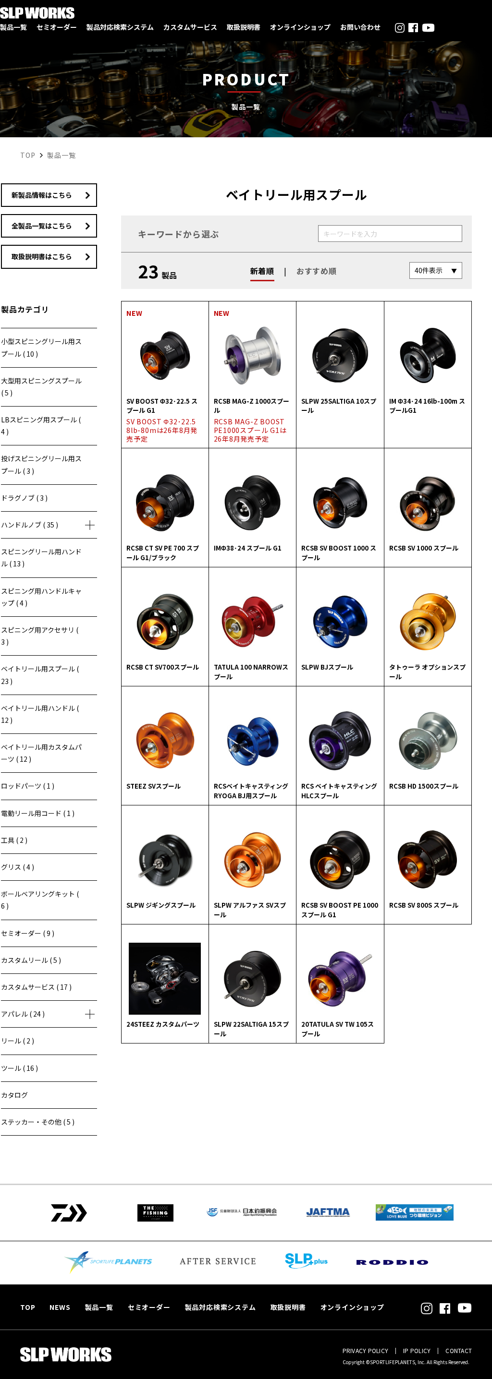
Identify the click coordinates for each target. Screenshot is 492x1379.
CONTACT (458, 1350)
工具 (14, 840)
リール (17, 1040)
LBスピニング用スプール (41, 425)
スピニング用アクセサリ (39, 636)
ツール (19, 1068)
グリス (17, 867)
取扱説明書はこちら (42, 256)
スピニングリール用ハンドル (41, 557)
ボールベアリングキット (40, 900)
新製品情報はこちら (42, 195)
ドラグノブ (24, 498)
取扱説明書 (243, 27)
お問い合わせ (360, 27)
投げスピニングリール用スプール (41, 464)
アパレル (23, 1014)
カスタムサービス (190, 27)
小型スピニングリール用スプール (41, 347)
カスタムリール (31, 960)
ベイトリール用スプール (40, 674)
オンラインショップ (300, 27)
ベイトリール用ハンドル (40, 714)
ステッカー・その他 (37, 1122)
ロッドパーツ (27, 786)
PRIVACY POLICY (365, 1350)
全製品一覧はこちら (42, 225)
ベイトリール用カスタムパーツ (41, 753)
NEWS (59, 1307)
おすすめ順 (316, 270)
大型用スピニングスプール (41, 386)
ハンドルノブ (29, 524)
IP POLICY (416, 1350)
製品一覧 (13, 27)
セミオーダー (57, 27)
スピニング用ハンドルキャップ (41, 597)
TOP (27, 1307)
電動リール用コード (37, 813)
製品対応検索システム (120, 27)
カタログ (14, 1095)
